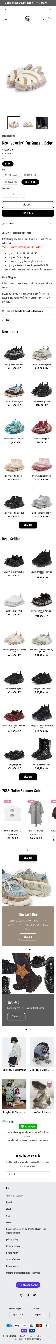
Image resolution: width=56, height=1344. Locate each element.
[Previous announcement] (5, 9)
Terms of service (13, 1259)
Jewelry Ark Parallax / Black (14, 365)
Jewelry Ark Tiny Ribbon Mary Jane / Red (14, 727)
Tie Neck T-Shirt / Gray (36, 831)
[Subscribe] (46, 1174)
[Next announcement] (50, 9)
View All (28, 936)
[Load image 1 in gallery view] (14, 123)
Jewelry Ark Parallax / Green (41, 365)
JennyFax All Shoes (40, 1112)
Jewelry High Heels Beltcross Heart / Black (42, 727)
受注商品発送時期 (14, 1196)
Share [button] (8, 320)
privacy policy (12, 1239)
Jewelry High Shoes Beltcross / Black (41, 573)
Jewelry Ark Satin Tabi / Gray (41, 513)
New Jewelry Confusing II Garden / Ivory (14, 651)
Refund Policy (12, 1253)
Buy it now (28, 213)
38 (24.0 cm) (31, 176)
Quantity (5, 188)
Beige (7, 163)
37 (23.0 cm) (12, 176)
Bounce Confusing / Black (41, 402)
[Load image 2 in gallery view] (28, 123)
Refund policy (12, 1266)
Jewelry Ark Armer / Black (41, 765)
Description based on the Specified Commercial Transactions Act (26, 1231)
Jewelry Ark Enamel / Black (42, 689)
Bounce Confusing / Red (42, 439)
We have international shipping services (23, 1273)
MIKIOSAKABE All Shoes (40, 1070)
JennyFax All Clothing (13, 1112)
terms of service (13, 1246)
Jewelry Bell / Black (14, 765)
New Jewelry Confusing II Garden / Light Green (41, 651)
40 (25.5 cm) (30, 182)
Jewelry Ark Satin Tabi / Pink (41, 476)
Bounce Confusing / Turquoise (14, 439)
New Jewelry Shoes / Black (14, 689)
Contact (9, 1222)
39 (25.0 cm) (12, 182)
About (8, 1209)
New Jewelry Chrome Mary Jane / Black (41, 612)
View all (28, 525)
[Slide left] (3, 123)
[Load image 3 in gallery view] (42, 123)
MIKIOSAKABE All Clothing (14, 1070)
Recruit (9, 1202)
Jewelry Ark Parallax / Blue (14, 402)
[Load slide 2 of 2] (30, 949)
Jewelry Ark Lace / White (14, 611)
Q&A (8, 1216)
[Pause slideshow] (50, 949)
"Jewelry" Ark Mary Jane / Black (14, 572)
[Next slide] (35, 949)
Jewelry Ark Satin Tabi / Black (14, 513)
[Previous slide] (21, 949)
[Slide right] (52, 123)
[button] (6, 18)
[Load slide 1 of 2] (26, 949)
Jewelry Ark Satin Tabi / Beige (14, 476)
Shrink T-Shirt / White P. (12, 831)
